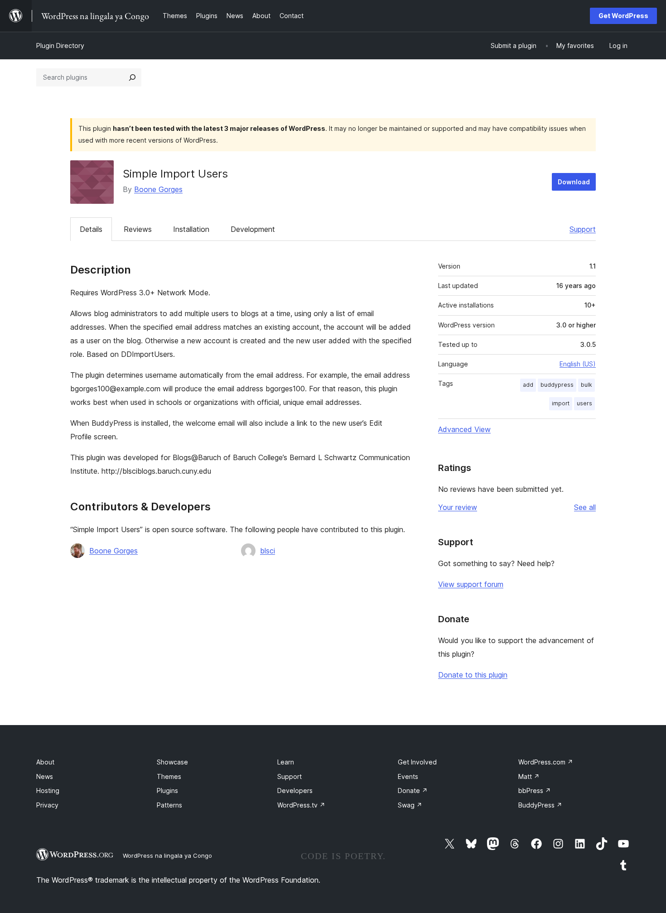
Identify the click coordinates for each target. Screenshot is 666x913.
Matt (529, 776)
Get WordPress (623, 15)
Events (408, 776)
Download (574, 182)
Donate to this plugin (472, 674)
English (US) (578, 364)
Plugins (167, 790)
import (560, 403)
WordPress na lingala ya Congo (167, 855)
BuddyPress (540, 805)
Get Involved (417, 762)
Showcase (172, 762)
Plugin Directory (60, 45)
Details (91, 229)
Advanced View (464, 429)
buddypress (557, 384)
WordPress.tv (301, 805)
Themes (169, 776)
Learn (285, 762)
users (584, 403)
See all (585, 507)
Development (253, 229)
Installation (191, 229)
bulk (586, 384)
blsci (267, 550)
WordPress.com (545, 762)
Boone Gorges (158, 189)
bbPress (534, 790)
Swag (410, 805)
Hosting (47, 790)
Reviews (138, 229)
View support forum (470, 584)
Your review (457, 507)
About (45, 762)
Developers (295, 790)
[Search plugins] (132, 77)
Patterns (169, 805)
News (44, 776)
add (528, 384)
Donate (413, 790)
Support (582, 229)
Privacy (47, 805)
